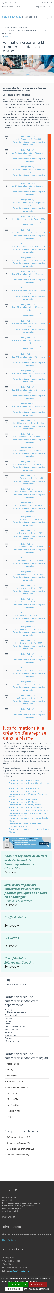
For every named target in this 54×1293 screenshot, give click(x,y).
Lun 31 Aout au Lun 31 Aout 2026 (29, 140)
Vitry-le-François (12, 1040)
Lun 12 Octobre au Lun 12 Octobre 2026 (28, 234)
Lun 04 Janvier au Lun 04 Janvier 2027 (29, 424)
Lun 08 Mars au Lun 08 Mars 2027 (29, 548)
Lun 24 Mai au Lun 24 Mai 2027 (29, 699)
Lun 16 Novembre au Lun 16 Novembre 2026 (28, 310)
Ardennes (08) (13, 1063)
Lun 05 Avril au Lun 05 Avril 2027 (29, 603)
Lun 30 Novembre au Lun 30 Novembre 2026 (28, 343)
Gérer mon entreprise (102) (19, 1143)
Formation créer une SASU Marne (24, 791)
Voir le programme (16, 983)
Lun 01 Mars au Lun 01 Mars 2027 (29, 534)
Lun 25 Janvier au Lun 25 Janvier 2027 (29, 465)
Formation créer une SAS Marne (23, 799)
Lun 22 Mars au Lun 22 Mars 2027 (29, 575)
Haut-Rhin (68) (13, 1110)
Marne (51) (12, 1075)
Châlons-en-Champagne (15, 1012)
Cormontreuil (11, 1015)
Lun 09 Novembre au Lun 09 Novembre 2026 (28, 293)
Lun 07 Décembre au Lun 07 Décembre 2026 (28, 359)
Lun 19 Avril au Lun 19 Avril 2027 (29, 630)
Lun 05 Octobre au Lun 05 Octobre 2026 (28, 220)
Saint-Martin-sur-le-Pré (15, 1026)
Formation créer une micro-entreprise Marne (29, 810)
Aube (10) (11, 1069)
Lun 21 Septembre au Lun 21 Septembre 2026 (28, 189)
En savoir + (11, 872)
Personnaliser (13, 1289)
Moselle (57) (12, 1099)
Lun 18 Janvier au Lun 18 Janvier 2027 (29, 451)
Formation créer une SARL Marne (24, 780)
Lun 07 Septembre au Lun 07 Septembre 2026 (28, 155)
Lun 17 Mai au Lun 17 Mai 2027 (29, 685)
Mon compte (46, 2)
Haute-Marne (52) (15, 1081)
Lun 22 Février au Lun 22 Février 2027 (29, 520)
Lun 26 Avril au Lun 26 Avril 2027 (29, 644)
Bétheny (8, 1009)
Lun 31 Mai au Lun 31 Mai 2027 (29, 713)
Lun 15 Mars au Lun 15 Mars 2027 (29, 561)
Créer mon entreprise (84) (18, 1137)
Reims (7, 1023)
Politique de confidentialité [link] (36, 1289)
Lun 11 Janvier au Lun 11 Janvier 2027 (29, 438)
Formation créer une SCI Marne (23, 802)
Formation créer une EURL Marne (24, 788)
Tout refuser (39, 1284)
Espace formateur (44, 6)
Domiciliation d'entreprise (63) (20, 1148)
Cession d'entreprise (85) (18, 1154)
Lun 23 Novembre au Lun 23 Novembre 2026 (28, 326)
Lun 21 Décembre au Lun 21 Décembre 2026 (28, 393)
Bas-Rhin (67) (13, 1105)
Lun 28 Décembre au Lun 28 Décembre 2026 (28, 409)
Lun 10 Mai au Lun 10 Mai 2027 (29, 671)
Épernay (8, 1018)
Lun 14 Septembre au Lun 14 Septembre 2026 (28, 172)
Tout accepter (18, 1284)
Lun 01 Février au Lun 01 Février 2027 (29, 479)
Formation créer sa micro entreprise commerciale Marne (25, 825)
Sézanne (8, 1032)
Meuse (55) (12, 1093)
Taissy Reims (10, 1035)
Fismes (8, 1020)
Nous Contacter (9, 1240)
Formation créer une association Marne (26, 807)
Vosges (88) (12, 1116)
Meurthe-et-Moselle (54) (17, 1087)
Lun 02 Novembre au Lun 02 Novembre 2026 (28, 277)
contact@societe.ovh (19, 1270)
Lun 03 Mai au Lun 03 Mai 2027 (29, 658)
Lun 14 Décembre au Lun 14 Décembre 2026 (28, 376)
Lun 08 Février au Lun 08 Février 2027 (29, 493)
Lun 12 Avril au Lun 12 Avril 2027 (29, 616)
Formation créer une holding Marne (25, 804)
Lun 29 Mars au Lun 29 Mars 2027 (29, 589)
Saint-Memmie (11, 1029)
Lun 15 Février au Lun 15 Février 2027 (29, 506)
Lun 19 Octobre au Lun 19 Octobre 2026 (28, 248)
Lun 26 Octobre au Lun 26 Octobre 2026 (28, 261)
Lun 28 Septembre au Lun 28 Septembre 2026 (28, 205)
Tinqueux (9, 1038)
